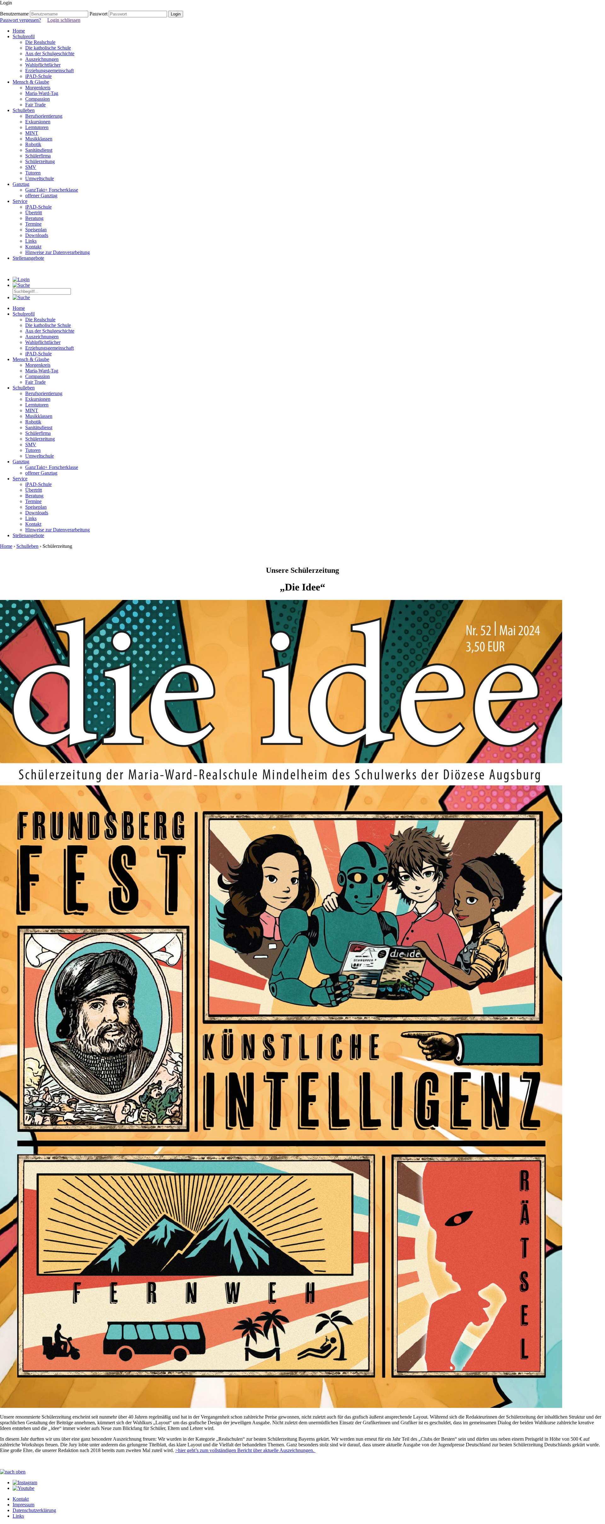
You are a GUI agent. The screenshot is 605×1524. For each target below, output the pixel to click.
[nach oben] (13, 1471)
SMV (30, 167)
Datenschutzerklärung (34, 1510)
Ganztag (21, 184)
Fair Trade (35, 104)
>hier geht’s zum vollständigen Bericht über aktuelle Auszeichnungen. (245, 1450)
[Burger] (21, 297)
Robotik (33, 144)
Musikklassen (38, 138)
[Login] (21, 279)
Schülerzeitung (40, 161)
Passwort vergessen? (20, 20)
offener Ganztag (41, 195)
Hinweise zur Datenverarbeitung (57, 252)
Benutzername (14, 13)
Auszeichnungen (42, 59)
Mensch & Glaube (31, 82)
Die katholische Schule (48, 47)
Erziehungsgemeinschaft (49, 70)
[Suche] (21, 285)
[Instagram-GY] (25, 1482)
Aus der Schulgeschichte (49, 53)
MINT (31, 133)
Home (19, 30)
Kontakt (33, 246)
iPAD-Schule (38, 76)
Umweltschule (39, 178)
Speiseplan (36, 229)
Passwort (98, 13)
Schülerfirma (38, 155)
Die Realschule (40, 42)
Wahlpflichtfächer (42, 65)
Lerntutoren (37, 127)
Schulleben (24, 110)
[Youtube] (23, 1488)
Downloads (36, 235)
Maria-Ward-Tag (41, 93)
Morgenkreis (37, 87)
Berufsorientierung (43, 116)
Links (31, 241)
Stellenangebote (28, 258)
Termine (33, 224)
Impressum (23, 1504)
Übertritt (33, 212)
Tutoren (33, 172)
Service (20, 201)
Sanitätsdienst (38, 150)
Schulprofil (24, 36)
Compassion (37, 99)
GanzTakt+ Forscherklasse (51, 190)
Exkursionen (37, 121)
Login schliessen (63, 20)
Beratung (34, 218)
